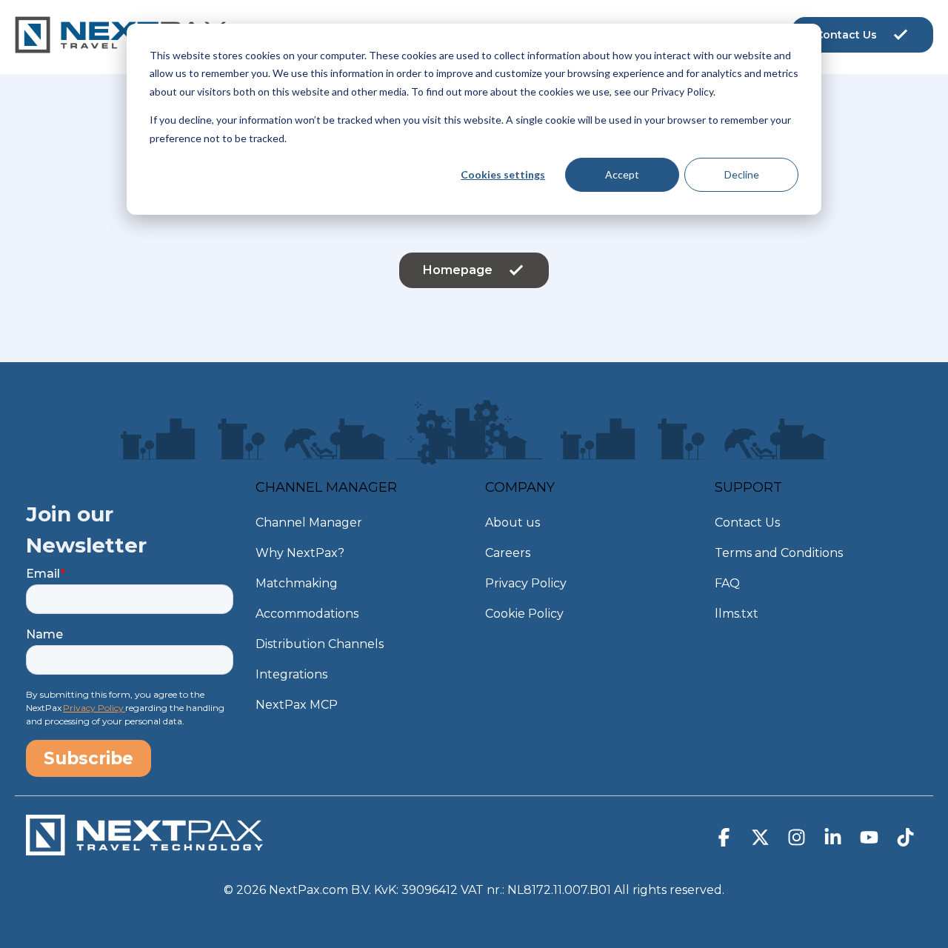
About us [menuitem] (512, 522)
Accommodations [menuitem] (307, 614)
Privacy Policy (94, 707)
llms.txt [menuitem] (736, 614)
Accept (622, 174)
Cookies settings (503, 174)
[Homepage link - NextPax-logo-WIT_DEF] (144, 848)
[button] (725, 840)
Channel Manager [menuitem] (309, 522)
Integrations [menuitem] (291, 674)
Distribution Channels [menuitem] (320, 644)
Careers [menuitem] (507, 553)
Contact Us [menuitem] (747, 522)
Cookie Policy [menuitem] (524, 614)
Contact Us (846, 34)
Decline (741, 174)
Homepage (458, 270)
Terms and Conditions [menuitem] (779, 553)
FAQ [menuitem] (727, 583)
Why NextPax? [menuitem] (300, 553)
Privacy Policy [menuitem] (526, 583)
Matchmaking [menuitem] (297, 583)
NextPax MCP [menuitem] (297, 705)
